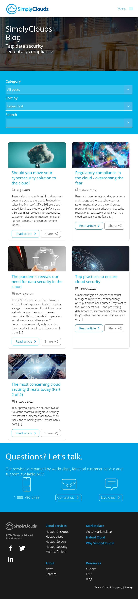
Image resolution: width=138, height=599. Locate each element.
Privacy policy (116, 587)
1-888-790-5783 (27, 497)
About (50, 563)
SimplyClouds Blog (29, 34)
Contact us (65, 497)
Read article (24, 234)
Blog (89, 579)
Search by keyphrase (128, 123)
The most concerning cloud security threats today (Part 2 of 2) (36, 389)
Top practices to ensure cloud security (96, 279)
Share (49, 234)
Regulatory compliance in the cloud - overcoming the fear (99, 178)
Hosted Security (56, 547)
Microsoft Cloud (56, 552)
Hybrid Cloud (95, 537)
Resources (93, 563)
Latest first (15, 106)
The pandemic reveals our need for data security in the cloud (37, 281)
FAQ (89, 574)
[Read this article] (37, 155)
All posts (13, 89)
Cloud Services (56, 526)
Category (13, 81)
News (49, 569)
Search (11, 114)
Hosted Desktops (57, 532)
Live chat (108, 497)
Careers (51, 574)
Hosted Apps (54, 536)
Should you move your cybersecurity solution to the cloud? (34, 178)
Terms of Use (101, 587)
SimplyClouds (27, 9)
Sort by (12, 98)
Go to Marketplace (99, 532)
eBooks (91, 569)
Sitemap (128, 587)
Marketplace (95, 526)
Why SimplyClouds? (100, 543)
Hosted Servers (56, 541)
